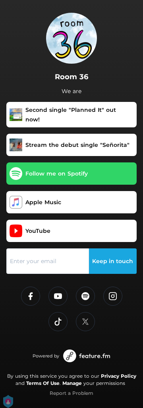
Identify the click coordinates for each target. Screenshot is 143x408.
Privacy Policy (118, 376)
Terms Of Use (43, 383)
